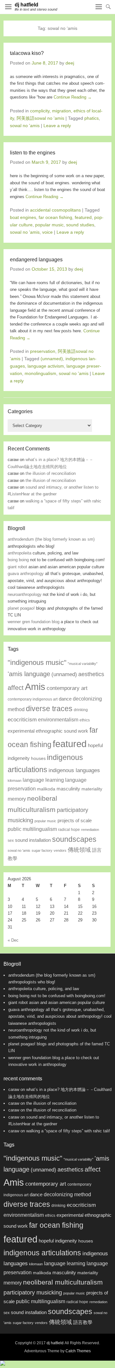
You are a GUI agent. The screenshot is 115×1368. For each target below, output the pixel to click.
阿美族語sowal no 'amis (40, 118)
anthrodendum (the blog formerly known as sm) (51, 539)
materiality (91, 789)
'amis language (29, 673)
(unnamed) (52, 358)
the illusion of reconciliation (51, 473)
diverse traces (49, 708)
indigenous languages (74, 770)
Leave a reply (57, 125)
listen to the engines (32, 152)
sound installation (33, 840)
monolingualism (40, 373)
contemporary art (67, 688)
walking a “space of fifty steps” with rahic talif (68, 1130)
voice (47, 232)
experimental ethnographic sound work (48, 731)
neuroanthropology (25, 594)
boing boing (18, 559)
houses (38, 758)
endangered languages (36, 259)
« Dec (13, 940)
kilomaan (14, 780)
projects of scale (74, 820)
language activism (45, 366)
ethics (85, 720)
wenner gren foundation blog (33, 621)
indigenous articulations (42, 1253)
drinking (81, 710)
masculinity (68, 788)
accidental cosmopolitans (55, 210)
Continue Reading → (73, 97)
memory (17, 799)
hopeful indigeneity (58, 1240)
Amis (35, 687)
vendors (60, 850)
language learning (43, 780)
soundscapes (74, 839)
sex (11, 840)
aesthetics (91, 674)
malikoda (46, 789)
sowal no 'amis (25, 125)
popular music (49, 224)
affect (16, 687)
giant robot (17, 566)
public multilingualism (32, 829)
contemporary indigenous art (32, 699)
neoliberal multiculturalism (63, 1282)
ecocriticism (22, 719)
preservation (42, 351)
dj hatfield (26, 4)
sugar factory (42, 850)
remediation (90, 830)
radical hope (69, 829)
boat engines (23, 217)
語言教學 (82, 1322)
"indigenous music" (37, 662)
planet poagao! (21, 608)
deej (69, 62)
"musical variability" (82, 664)
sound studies (80, 224)
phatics (91, 118)
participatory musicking (33, 1292)
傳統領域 (79, 850)
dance (65, 698)
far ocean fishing (55, 217)
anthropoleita (19, 553)
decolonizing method (67, 1194)
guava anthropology (26, 573)
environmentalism (58, 719)
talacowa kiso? (27, 53)
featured (83, 217)
